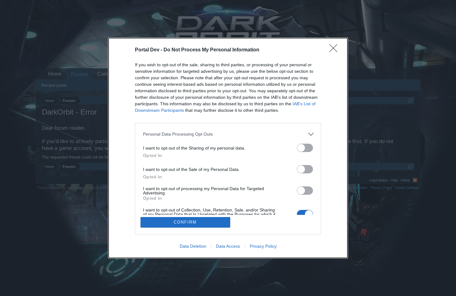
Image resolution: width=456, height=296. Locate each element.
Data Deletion (193, 246)
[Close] (335, 50)
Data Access (228, 246)
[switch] (305, 148)
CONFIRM (185, 222)
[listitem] (228, 134)
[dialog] (228, 148)
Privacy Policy (263, 246)
